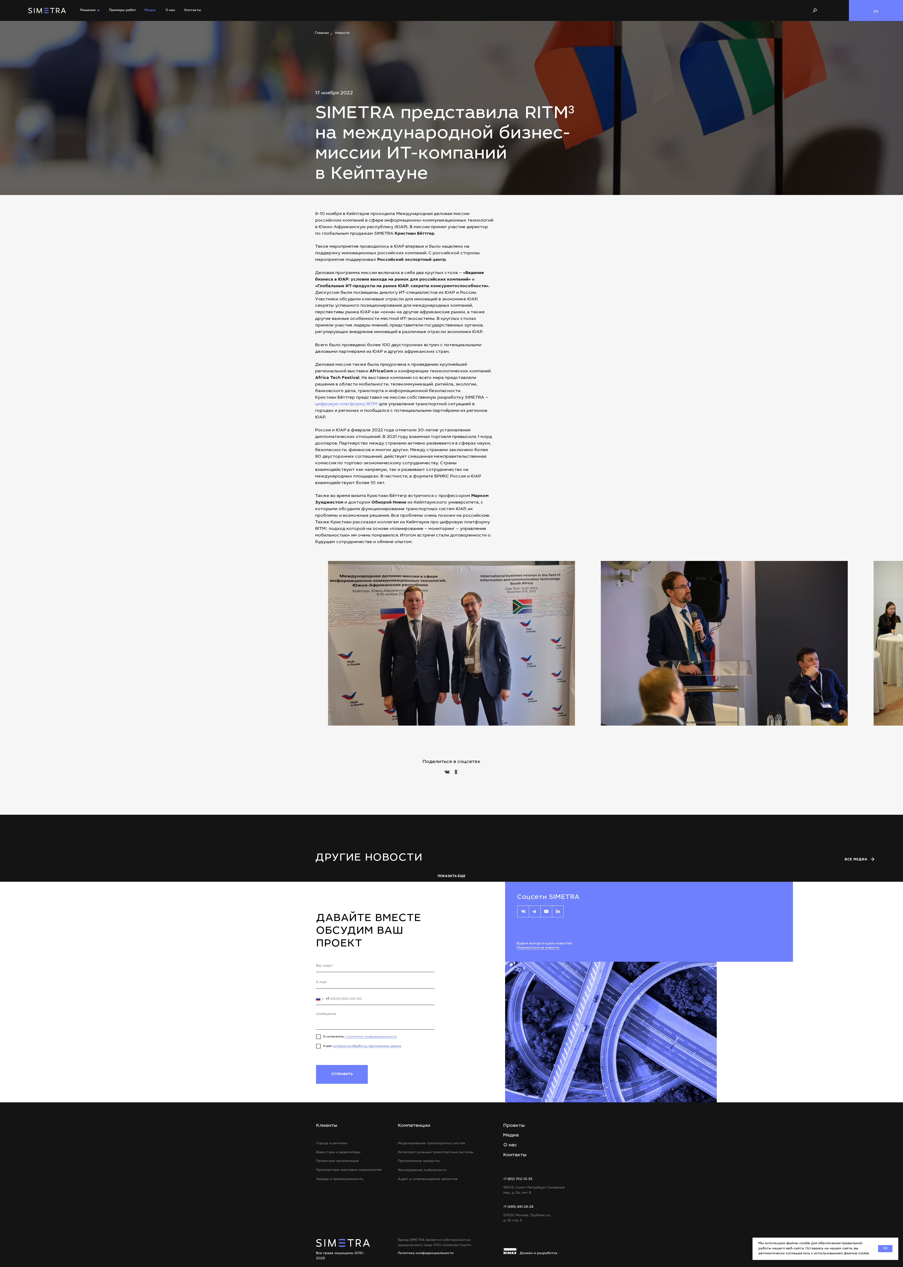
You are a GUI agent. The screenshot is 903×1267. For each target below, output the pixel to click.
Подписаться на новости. (538, 947)
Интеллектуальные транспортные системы (435, 1152)
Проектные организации (337, 1161)
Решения (87, 10)
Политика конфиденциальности (426, 1253)
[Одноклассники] (456, 772)
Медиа (150, 10)
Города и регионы (331, 1143)
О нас (170, 10)
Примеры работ (122, 10)
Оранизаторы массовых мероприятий (349, 1170)
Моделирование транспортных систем (431, 1143)
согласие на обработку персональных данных (367, 1046)
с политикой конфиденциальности (371, 1036)
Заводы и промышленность (339, 1179)
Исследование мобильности (422, 1170)
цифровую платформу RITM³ (346, 404)
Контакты (192, 10)
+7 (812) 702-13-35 (517, 1179)
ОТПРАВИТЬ (342, 1074)
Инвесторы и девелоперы (338, 1152)
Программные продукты (419, 1161)
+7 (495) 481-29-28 (518, 1207)
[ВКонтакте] (447, 772)
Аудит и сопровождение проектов (427, 1179)
